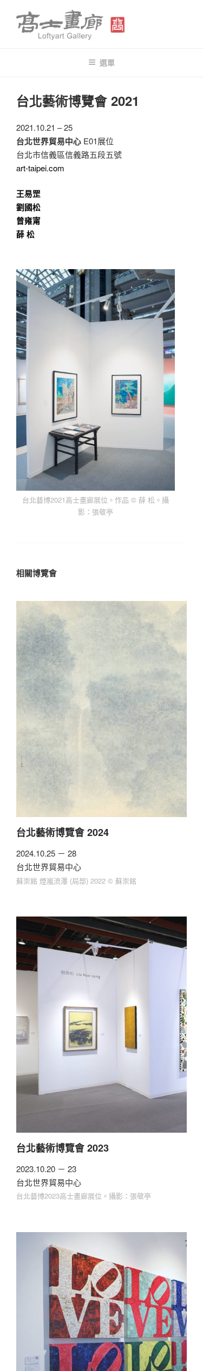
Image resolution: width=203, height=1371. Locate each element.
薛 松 (25, 234)
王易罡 (28, 193)
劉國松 (28, 207)
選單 (107, 62)
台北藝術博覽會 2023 (62, 1148)
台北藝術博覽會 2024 (62, 832)
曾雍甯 (28, 220)
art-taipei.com (40, 167)
